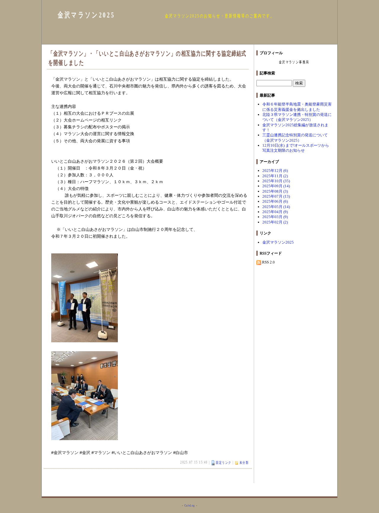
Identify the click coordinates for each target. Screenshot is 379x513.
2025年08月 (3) (275, 191)
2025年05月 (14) (276, 206)
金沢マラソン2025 (86, 15)
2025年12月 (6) (275, 170)
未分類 (244, 463)
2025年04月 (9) (275, 212)
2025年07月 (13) (276, 196)
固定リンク (224, 463)
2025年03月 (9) (275, 217)
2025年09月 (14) (276, 186)
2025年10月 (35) (276, 181)
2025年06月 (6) (275, 201)
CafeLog (189, 505)
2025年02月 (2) (275, 222)
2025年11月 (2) (275, 176)
